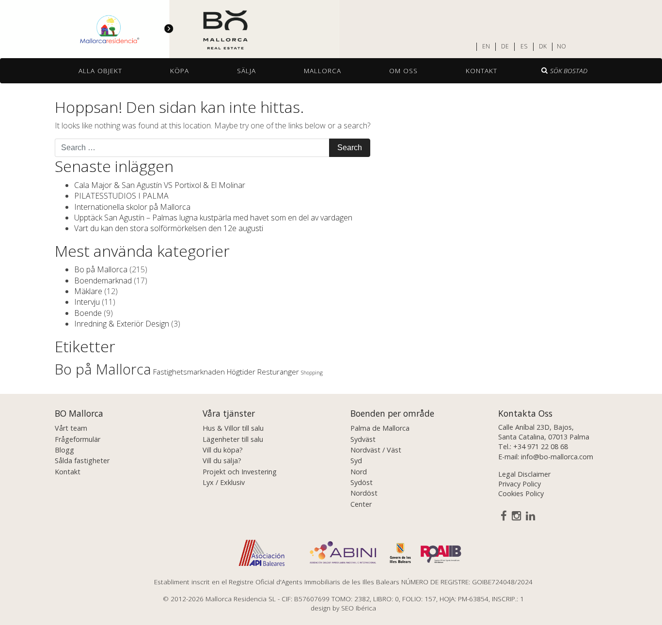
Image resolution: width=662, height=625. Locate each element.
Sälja (246, 70)
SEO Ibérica (358, 607)
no (561, 46)
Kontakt (481, 70)
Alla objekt (100, 70)
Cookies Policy (521, 493)
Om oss (403, 70)
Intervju (87, 302)
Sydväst (363, 439)
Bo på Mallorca (100, 269)
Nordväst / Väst (375, 449)
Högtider (241, 371)
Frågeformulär (77, 439)
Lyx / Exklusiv (224, 482)
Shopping (312, 372)
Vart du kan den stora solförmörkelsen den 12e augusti (168, 228)
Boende (88, 313)
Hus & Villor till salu (233, 428)
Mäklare (88, 291)
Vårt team (71, 428)
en (486, 46)
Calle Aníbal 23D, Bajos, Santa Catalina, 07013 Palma (543, 431)
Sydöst (361, 482)
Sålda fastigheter (82, 460)
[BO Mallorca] (169, 29)
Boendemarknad (103, 280)
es (523, 46)
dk (543, 46)
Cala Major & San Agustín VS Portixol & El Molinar (159, 185)
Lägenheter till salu (233, 439)
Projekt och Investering (240, 471)
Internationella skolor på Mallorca (132, 207)
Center (361, 504)
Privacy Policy (519, 483)
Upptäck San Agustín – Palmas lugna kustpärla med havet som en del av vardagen (213, 217)
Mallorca (322, 70)
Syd (356, 460)
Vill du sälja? (222, 460)
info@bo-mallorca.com (557, 456)
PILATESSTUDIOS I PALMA (121, 195)
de (505, 46)
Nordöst (364, 493)
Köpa (179, 70)
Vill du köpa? (223, 449)
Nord (358, 471)
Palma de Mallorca (380, 428)
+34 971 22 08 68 (540, 446)
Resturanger (278, 371)
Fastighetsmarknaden (189, 371)
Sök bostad (568, 70)
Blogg (64, 449)
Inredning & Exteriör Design (121, 323)
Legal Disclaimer (524, 474)
